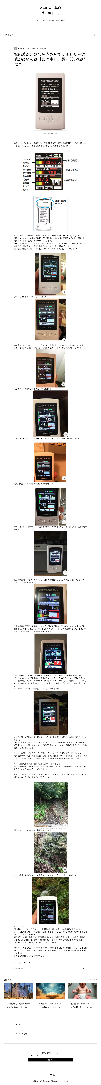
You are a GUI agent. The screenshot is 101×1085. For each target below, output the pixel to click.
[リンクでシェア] (29, 962)
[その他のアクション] (86, 48)
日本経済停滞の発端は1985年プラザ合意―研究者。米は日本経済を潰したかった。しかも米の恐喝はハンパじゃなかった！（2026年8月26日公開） (18, 1006)
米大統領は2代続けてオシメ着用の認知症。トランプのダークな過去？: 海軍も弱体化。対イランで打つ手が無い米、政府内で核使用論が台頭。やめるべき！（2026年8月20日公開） (82, 1006)
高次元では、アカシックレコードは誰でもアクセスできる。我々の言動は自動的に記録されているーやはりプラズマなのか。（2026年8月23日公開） (50, 1006)
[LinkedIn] (54, 1075)
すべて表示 (93, 979)
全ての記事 (8, 35)
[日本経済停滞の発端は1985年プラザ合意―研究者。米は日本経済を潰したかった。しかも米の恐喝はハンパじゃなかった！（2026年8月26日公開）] (18, 991)
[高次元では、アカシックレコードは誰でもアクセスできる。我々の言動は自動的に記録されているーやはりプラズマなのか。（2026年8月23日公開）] (50, 991)
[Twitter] (51, 1075)
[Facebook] (48, 1075)
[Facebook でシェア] (15, 962)
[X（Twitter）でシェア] (20, 962)
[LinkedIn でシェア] (25, 962)
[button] (94, 35)
